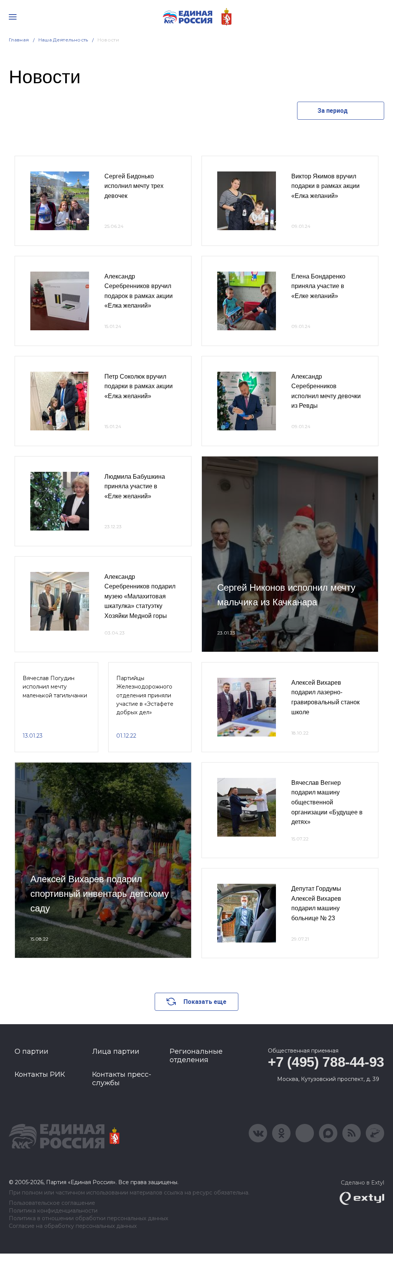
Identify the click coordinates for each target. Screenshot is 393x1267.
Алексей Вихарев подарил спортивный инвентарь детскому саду (99, 894)
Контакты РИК (40, 1074)
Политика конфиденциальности (53, 1211)
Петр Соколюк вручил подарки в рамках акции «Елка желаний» (138, 386)
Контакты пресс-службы (121, 1078)
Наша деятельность (63, 40)
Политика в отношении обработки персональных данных (88, 1218)
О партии (31, 1051)
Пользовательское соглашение (52, 1203)
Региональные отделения (196, 1055)
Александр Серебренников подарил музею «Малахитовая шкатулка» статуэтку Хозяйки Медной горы (139, 596)
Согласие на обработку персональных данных (73, 1226)
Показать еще (204, 1001)
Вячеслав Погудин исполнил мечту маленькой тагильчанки (55, 687)
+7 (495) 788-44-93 (326, 1062)
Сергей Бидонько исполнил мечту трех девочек (133, 186)
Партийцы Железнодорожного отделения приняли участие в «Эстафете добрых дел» (144, 695)
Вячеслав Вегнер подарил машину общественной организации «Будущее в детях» (327, 802)
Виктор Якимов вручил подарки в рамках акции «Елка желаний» (325, 186)
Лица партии (115, 1051)
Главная (19, 40)
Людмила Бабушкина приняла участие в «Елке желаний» (134, 486)
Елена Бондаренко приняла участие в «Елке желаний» (318, 286)
